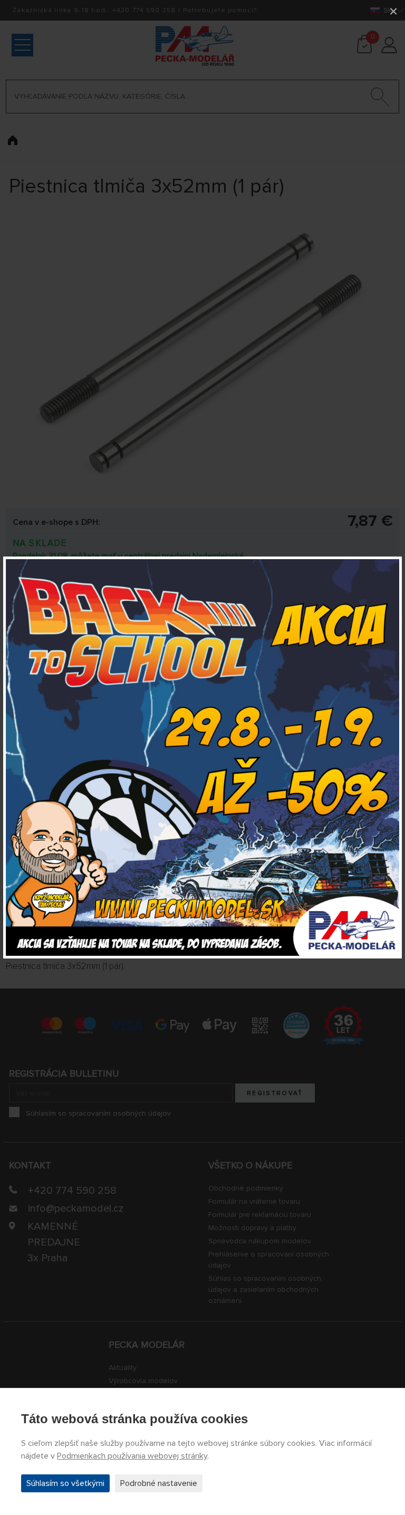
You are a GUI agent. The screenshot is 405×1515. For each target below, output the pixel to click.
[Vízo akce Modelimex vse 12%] (202, 757)
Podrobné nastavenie (158, 1483)
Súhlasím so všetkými (65, 1483)
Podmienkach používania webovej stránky (132, 1456)
